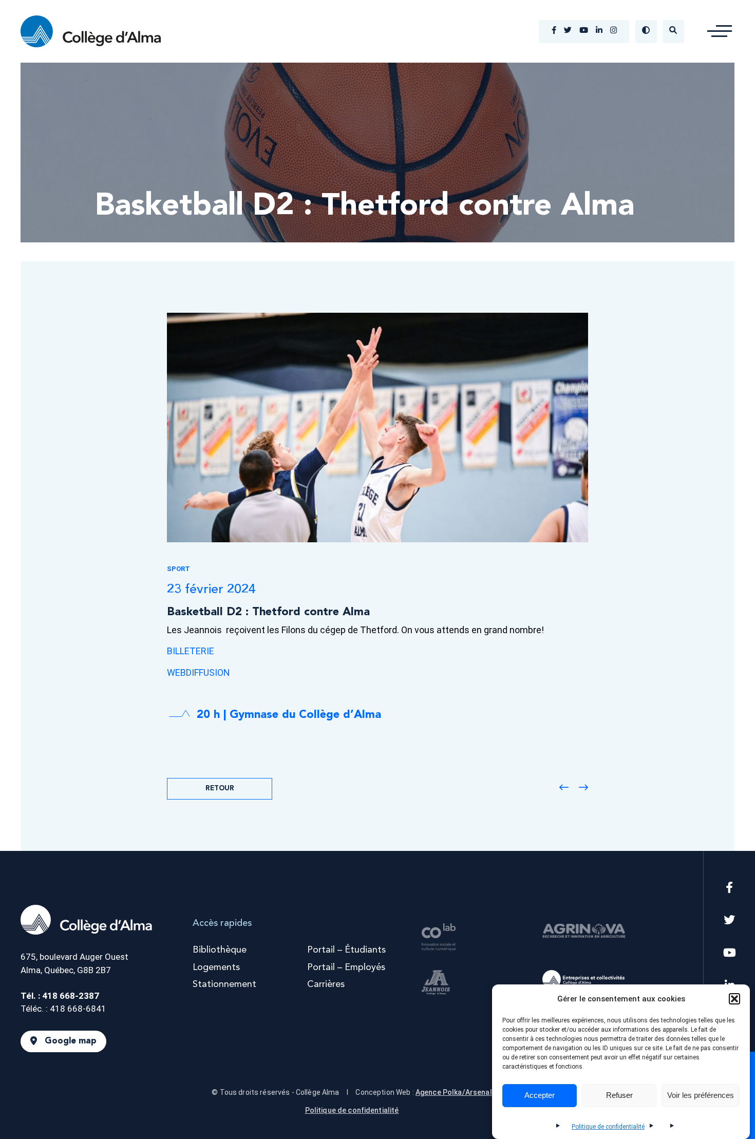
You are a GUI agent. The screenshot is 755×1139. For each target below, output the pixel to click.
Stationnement (224, 984)
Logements (216, 967)
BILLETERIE (190, 651)
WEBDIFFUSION (198, 672)
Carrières (326, 984)
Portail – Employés (346, 967)
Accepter (539, 1095)
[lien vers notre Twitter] (568, 31)
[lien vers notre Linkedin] (599, 31)
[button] (734, 999)
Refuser (619, 1095)
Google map (71, 1041)
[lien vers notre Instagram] (613, 31)
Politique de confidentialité (608, 1126)
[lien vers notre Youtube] (583, 31)
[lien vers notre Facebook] (554, 31)
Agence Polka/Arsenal (454, 1092)
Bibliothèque (220, 950)
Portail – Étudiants (346, 950)
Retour (219, 788)
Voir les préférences (700, 1095)
